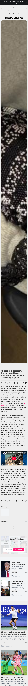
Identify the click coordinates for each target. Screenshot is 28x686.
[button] (14, 10)
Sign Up (14, 13)
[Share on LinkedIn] (20, 383)
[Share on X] (17, 383)
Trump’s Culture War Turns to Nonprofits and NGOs (18, 564)
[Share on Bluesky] (26, 383)
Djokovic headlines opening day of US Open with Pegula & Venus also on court (13, 634)
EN (18, 13)
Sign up (14, 7)
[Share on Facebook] (14, 383)
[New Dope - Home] (14, 17)
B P (11, 512)
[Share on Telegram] (23, 383)
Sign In (10, 13)
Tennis (3, 642)
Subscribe (20, 549)
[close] (26, 2)
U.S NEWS (4, 367)
